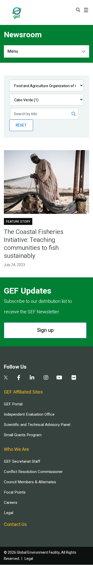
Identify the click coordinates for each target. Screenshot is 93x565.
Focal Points (15, 492)
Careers (10, 502)
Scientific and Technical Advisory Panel (37, 424)
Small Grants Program (23, 435)
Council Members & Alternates (30, 482)
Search (78, 10)
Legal (8, 513)
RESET (21, 125)
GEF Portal (13, 404)
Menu (12, 51)
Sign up (45, 330)
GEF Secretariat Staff (22, 461)
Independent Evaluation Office (29, 414)
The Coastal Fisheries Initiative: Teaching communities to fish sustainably (33, 243)
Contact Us (15, 524)
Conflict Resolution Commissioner (33, 472)
